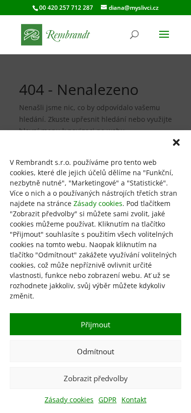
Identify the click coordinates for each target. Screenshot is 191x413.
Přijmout (95, 324)
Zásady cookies (97, 203)
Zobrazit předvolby (96, 378)
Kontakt (133, 399)
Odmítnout (95, 351)
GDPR (107, 399)
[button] (176, 142)
